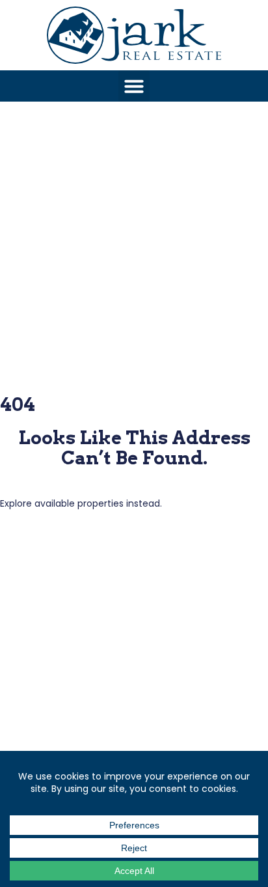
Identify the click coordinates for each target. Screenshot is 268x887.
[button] (134, 86)
